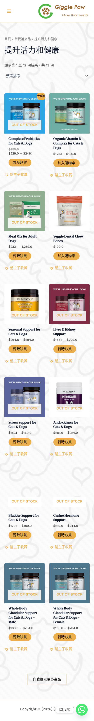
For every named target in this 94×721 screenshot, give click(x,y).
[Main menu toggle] (9, 11)
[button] (15, 174)
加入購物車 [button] (66, 163)
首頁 (7, 39)
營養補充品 (22, 39)
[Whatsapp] (82, 710)
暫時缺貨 (20, 162)
